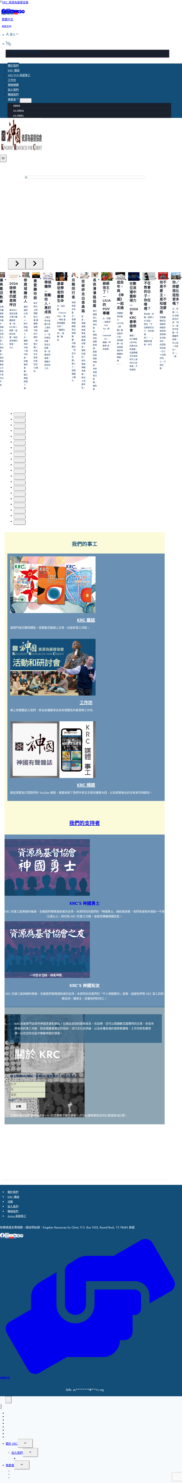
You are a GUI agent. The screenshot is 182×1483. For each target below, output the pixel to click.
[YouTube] (16, 12)
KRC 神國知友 (18, 111)
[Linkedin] (12, 12)
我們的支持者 (84, 823)
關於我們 (13, 65)
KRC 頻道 (86, 785)
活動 (10, 1201)
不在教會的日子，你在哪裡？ (147, 296)
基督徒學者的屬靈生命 (60, 292)
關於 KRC (12, 1444)
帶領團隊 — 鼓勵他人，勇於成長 (47, 297)
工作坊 (12, 80)
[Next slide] (34, 263)
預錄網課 (13, 85)
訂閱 (18, 1106)
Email (11, 1100)
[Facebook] (3, 12)
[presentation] (13, 276)
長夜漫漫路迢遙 (94, 293)
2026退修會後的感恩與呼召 (13, 294)
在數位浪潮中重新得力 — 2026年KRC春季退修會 (134, 306)
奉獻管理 (16, 106)
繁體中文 (7, 19)
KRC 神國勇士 (18, 116)
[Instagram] (8, 12)
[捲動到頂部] (2, 1399)
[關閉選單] (1, 1406)
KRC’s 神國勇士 (85, 903)
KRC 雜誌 (14, 70)
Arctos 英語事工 (19, 75)
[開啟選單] (3, 158)
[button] (17, 34)
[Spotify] (23, 12)
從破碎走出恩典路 (83, 296)
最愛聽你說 (35, 289)
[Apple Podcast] (19, 12)
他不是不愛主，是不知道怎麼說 (163, 297)
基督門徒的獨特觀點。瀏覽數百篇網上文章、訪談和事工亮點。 (50, 628)
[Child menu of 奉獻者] (26, 100)
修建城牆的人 (25, 291)
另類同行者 (73, 288)
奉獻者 (10, 1465)
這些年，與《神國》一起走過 (120, 295)
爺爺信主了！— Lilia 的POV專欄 (107, 298)
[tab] (20, 414)
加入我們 (13, 89)
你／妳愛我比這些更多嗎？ (175, 293)
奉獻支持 (6, 26)
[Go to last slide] (17, 263)
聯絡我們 (13, 94)
